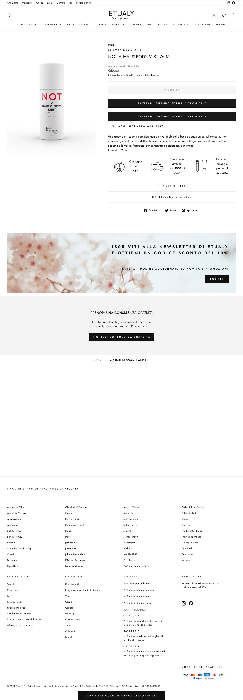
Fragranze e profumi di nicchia (82, 590)
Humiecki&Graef (74, 525)
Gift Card (202, 24)
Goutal (68, 513)
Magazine (27, 2)
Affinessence (14, 519)
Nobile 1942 (130, 554)
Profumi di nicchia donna (137, 596)
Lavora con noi (84, 2)
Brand (220, 24)
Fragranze (53, 24)
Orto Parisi (129, 560)
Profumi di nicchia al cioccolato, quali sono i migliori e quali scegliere (144, 653)
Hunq (68, 531)
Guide (39, 2)
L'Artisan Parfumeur (75, 560)
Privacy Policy (14, 602)
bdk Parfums (14, 531)
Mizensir (128, 531)
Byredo (11, 542)
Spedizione (132, 75)
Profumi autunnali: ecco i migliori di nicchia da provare (143, 638)
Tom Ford (187, 548)
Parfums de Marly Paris (136, 566)
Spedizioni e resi (172, 186)
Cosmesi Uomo (141, 24)
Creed (10, 554)
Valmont (186, 560)
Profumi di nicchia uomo (137, 603)
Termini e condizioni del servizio (25, 619)
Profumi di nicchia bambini (138, 590)
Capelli (100, 24)
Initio (68, 536)
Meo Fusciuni (130, 519)
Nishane (128, 548)
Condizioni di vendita (19, 613)
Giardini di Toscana (76, 507)
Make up (118, 24)
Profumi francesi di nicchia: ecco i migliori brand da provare (142, 623)
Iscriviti (217, 279)
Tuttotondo (187, 554)
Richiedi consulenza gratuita (121, 337)
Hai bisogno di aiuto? (172, 197)
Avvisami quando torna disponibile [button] (172, 103)
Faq (70, 2)
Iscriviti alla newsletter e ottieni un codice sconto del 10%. (200, 585)
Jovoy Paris (71, 548)
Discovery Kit (28, 24)
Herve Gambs (72, 519)
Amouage (12, 525)
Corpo (84, 24)
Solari (163, 24)
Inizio (111, 44)
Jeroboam (70, 542)
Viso (70, 24)
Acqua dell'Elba (16, 507)
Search (11, 584)
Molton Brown (130, 536)
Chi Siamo (13, 2)
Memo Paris (129, 513)
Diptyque (12, 560)
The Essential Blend (192, 531)
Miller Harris (130, 525)
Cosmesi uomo (73, 619)
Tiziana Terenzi (190, 542)
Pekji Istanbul (189, 513)
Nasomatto (129, 542)
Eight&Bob (13, 566)
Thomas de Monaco (192, 536)
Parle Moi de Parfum (193, 507)
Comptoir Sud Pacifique (20, 548)
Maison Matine (131, 507)
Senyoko (186, 525)
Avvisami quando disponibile (123, 66)
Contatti (61, 2)
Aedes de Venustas (17, 513)
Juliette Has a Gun (124, 50)
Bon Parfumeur (15, 536)
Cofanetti (181, 24)
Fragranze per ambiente (136, 583)
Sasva (185, 519)
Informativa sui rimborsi (20, 625)
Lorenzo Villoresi (74, 566)
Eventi (50, 2)
